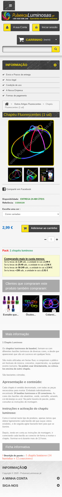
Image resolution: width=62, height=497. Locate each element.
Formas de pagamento (16, 95)
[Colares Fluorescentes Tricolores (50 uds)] (50, 303)
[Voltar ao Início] (7, 104)
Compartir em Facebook (19, 189)
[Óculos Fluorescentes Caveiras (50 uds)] (30, 303)
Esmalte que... (11, 314)
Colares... (51, 314)
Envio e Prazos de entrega (18, 74)
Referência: (7, 203)
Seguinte (50, 174)
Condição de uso (13, 85)
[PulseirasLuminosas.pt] (30, 16)
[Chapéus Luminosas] (15, 175)
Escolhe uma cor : (11, 209)
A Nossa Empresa (14, 90)
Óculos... (31, 314)
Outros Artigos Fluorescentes (27, 104)
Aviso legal (11, 80)
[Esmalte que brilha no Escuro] (10, 303)
